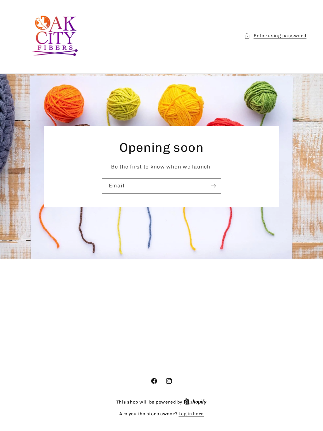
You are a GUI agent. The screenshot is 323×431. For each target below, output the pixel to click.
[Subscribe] (213, 186)
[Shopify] (195, 401)
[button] (275, 36)
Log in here (191, 413)
